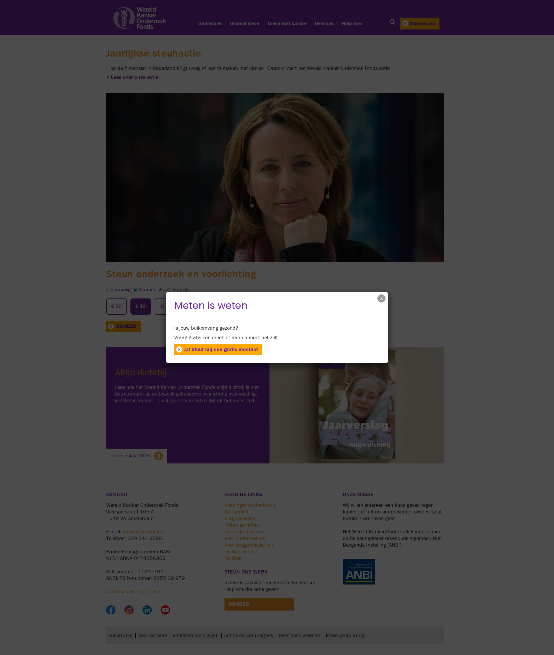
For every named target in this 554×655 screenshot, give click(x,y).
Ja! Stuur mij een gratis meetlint (221, 349)
